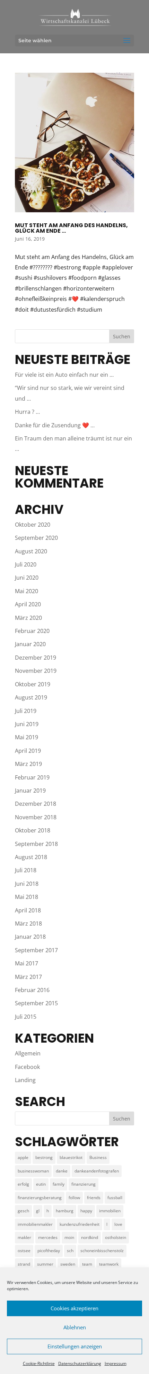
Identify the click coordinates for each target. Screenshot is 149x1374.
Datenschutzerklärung (79, 1363)
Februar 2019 (32, 777)
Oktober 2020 (32, 524)
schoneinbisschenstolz (102, 1250)
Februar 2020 (32, 631)
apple (23, 1157)
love (118, 1224)
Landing (25, 1080)
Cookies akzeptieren (74, 1308)
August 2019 (31, 697)
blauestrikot (71, 1157)
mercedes (48, 1237)
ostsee (24, 1250)
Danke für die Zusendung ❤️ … (55, 425)
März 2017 (28, 977)
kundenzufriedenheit (79, 1224)
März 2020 (28, 618)
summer (45, 1264)
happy (86, 1211)
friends (93, 1198)
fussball (114, 1198)
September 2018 (36, 844)
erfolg (23, 1184)
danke (62, 1171)
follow (74, 1198)
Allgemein (28, 1053)
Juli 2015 (25, 1016)
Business (98, 1157)
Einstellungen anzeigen (74, 1346)
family (58, 1184)
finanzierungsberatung (40, 1198)
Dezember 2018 (35, 804)
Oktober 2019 (32, 684)
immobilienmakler (35, 1224)
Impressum (115, 1363)
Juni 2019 (26, 724)
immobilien (110, 1211)
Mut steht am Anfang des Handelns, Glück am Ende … (71, 228)
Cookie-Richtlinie (39, 1363)
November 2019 (35, 671)
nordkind (89, 1237)
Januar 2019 (30, 790)
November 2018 (35, 817)
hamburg (64, 1211)
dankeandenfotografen (96, 1171)
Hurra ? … (27, 412)
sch (70, 1250)
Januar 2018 (30, 936)
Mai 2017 (26, 963)
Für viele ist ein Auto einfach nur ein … (64, 374)
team (87, 1264)
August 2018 (31, 857)
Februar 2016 (32, 990)
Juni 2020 (26, 577)
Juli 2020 (25, 564)
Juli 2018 (25, 870)
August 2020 (31, 551)
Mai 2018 (26, 897)
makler (24, 1237)
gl (38, 1211)
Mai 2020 (26, 591)
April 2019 (28, 751)
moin (69, 1237)
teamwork (109, 1264)
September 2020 (36, 538)
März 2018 (28, 923)
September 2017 (36, 950)
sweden (67, 1264)
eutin (41, 1184)
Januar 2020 (30, 644)
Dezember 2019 (35, 657)
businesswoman (33, 1171)
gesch (23, 1211)
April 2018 (28, 910)
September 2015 (36, 1003)
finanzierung (83, 1184)
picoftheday (48, 1250)
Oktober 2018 (32, 830)
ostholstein (115, 1237)
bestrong (44, 1157)
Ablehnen (74, 1327)
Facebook (27, 1067)
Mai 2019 (26, 737)
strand (24, 1264)
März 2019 (28, 764)
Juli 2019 (25, 711)
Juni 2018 (26, 883)
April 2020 (28, 604)
